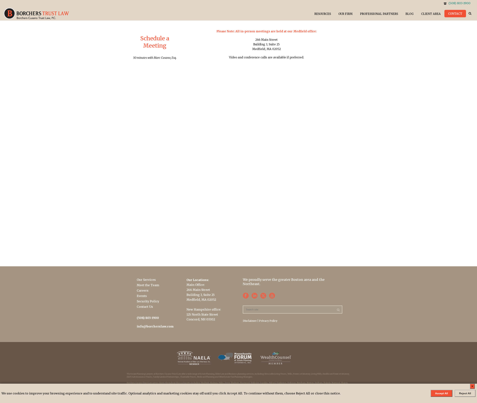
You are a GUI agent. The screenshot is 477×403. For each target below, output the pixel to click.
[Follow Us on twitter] (263, 296)
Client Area (431, 14)
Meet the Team (148, 285)
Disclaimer (250, 320)
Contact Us (145, 306)
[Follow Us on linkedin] (255, 296)
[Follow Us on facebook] (246, 296)
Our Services (146, 279)
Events (142, 296)
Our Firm (345, 14)
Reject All (465, 393)
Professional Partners (379, 14)
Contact (455, 13)
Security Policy (148, 301)
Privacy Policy (268, 320)
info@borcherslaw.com (155, 326)
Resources (322, 14)
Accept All (441, 393)
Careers (143, 290)
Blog (409, 14)
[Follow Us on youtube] (272, 296)
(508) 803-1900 (459, 3)
